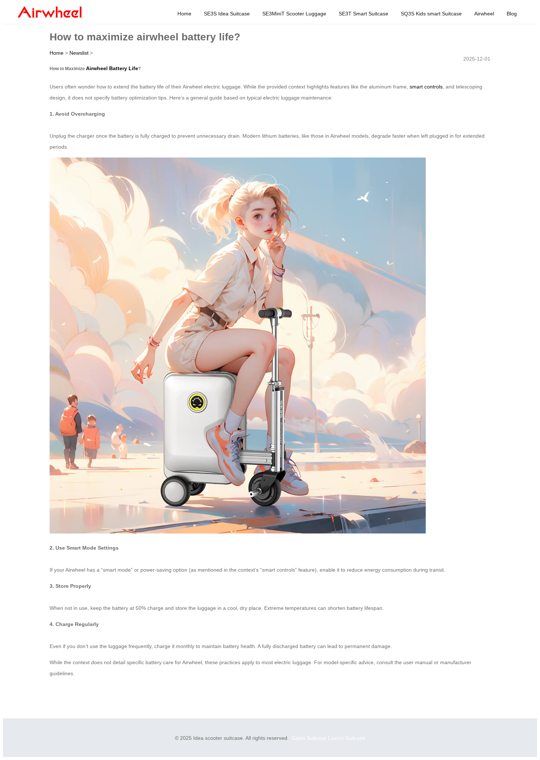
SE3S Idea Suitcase (227, 14)
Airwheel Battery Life (112, 68)
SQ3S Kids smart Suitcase (431, 14)
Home (184, 14)
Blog (512, 14)
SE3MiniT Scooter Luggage (294, 14)
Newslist (79, 53)
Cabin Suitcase (309, 738)
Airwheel (484, 14)
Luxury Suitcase (346, 738)
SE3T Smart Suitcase (363, 14)
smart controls (426, 87)
